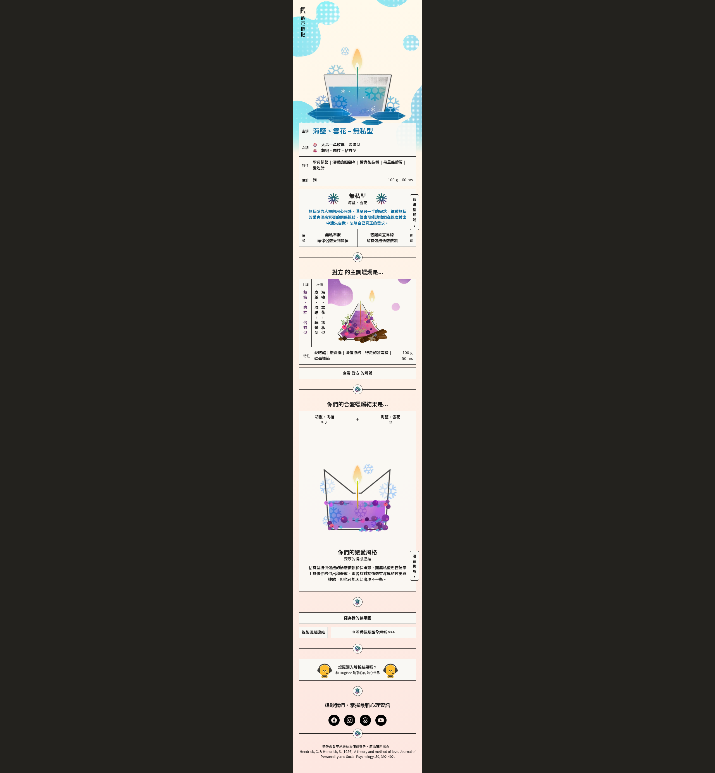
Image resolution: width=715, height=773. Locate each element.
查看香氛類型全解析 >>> (373, 632)
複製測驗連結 (313, 632)
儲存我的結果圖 (357, 618)
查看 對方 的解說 (357, 373)
